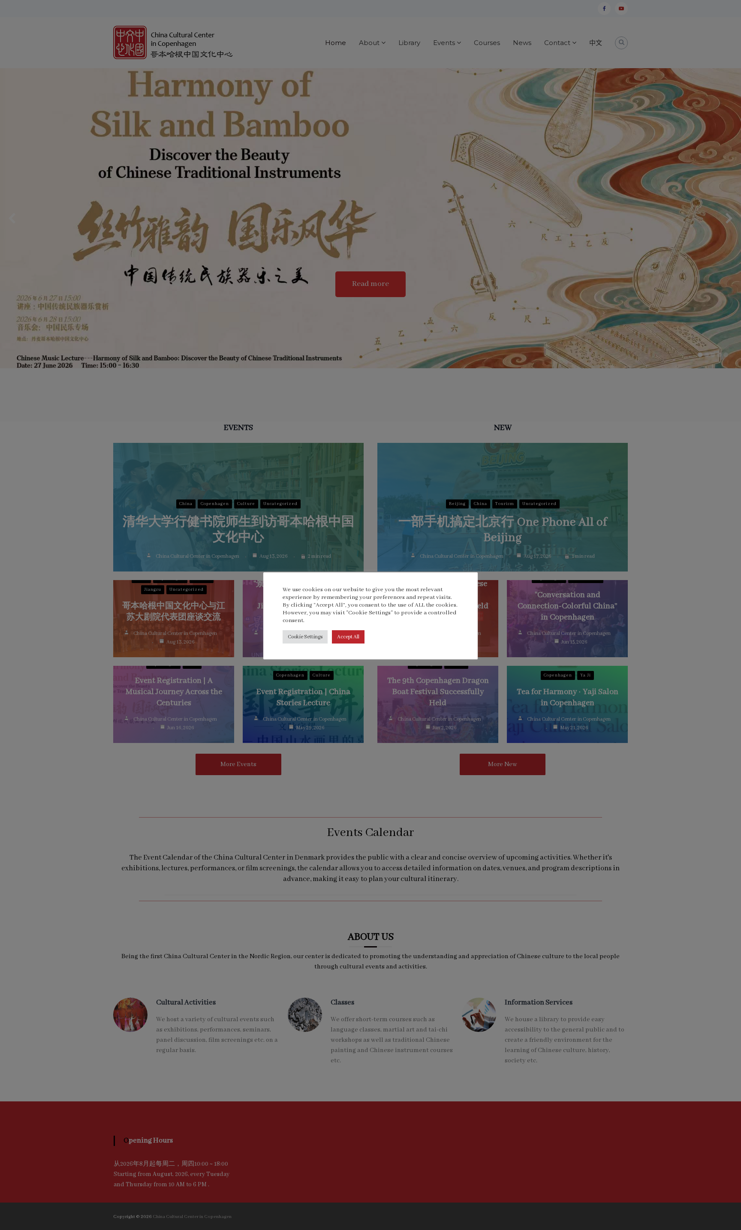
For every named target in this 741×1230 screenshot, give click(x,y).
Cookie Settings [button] (305, 637)
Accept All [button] (348, 637)
